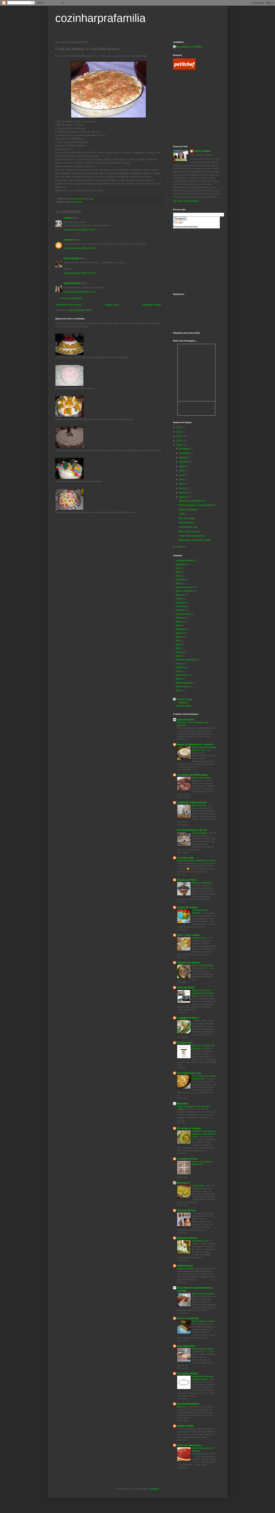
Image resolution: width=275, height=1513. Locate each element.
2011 (179, 436)
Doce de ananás (199, 833)
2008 (179, 547)
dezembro (184, 448)
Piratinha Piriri (184, 1042)
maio (182, 479)
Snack (179, 671)
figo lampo (182, 1103)
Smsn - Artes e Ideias (188, 935)
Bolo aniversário (187, 518)
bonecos (180, 595)
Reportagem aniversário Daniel (195, 540)
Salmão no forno (199, 938)
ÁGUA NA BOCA (186, 987)
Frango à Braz (198, 1185)
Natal (178, 644)
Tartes (179, 678)
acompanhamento (185, 560)
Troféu (182, 514)
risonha (68, 218)
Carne (179, 598)
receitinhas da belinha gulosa (192, 775)
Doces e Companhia (187, 1318)
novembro (184, 453)
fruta (178, 625)
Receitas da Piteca (187, 880)
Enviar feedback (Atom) (80, 310)
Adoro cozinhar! (202, 151)
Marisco (180, 633)
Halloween (181, 629)
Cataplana (181, 602)
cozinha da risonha (187, 907)
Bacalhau (181, 579)
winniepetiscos (185, 1265)
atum (178, 572)
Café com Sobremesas (189, 1445)
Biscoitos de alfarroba (202, 883)
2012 (179, 432)
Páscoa (180, 652)
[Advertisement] (190, 90)
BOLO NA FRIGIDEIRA (202, 965)
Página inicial (112, 304)
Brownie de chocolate (202, 778)
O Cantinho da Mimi (187, 1373)
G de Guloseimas (186, 1346)
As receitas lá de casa (189, 1073)
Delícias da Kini (185, 1426)
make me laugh (183, 705)
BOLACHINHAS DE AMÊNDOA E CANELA (196, 860)
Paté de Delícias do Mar (203, 1349)
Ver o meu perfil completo (186, 201)
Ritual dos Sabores (187, 1238)
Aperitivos (181, 564)
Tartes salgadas (184, 682)
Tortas (179, 690)
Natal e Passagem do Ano (192, 535)
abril (181, 483)
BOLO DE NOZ (199, 805)
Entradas (180, 617)
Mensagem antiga (152, 304)
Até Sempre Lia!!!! (200, 1241)
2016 (179, 427)
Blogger (155, 1489)
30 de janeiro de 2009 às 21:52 (79, 292)
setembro (184, 462)
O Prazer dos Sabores (188, 962)
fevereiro (184, 492)
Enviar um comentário (71, 298)
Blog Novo (182, 1407)
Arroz (178, 568)
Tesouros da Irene (186, 1210)
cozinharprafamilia (100, 18)
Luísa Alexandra (185, 719)
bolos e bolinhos (184, 591)
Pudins (179, 663)
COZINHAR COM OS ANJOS (192, 802)
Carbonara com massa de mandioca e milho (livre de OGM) (204, 1134)
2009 (179, 445)
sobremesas (76, 202)
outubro (183, 457)
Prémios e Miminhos (186, 659)
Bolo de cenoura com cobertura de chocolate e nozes (203, 993)
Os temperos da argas (189, 1128)
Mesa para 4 (183, 1182)
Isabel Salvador (72, 283)
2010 (179, 440)
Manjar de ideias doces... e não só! (195, 744)
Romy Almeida (71, 258)
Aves (178, 576)
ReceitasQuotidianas (188, 1404)
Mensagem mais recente (68, 304)
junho (182, 475)
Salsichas (181, 667)
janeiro (183, 497)
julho (182, 470)
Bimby (179, 583)
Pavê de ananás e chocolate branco (197, 505)
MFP (178, 640)
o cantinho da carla (187, 1158)
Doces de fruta (183, 614)
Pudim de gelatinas (188, 509)
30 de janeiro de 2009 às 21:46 (79, 273)
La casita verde (185, 857)
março (182, 488)
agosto (183, 466)
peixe (178, 656)
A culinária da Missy (187, 1018)
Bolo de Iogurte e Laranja (203, 1321)
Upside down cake (188, 527)
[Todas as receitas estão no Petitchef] (184, 69)
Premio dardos (186, 522)
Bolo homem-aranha (189, 531)
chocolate (181, 606)
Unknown (69, 240)
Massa (179, 637)
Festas (179, 621)
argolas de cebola (185, 1268)
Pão (178, 648)
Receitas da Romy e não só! (192, 830)
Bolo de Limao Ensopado (203, 1293)
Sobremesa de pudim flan (192, 500)
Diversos (180, 610)
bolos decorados (184, 587)
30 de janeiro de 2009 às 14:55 (79, 248)
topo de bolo (182, 686)
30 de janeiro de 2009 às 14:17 (79, 229)
